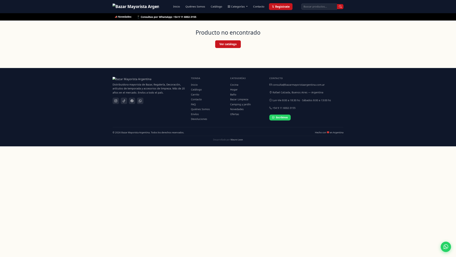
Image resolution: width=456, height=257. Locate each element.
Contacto (258, 6)
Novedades (237, 109)
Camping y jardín (240, 104)
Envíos (195, 114)
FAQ (193, 104)
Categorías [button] (238, 6)
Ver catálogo (228, 44)
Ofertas (234, 114)
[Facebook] (132, 101)
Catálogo (216, 6)
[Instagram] (116, 101)
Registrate (282, 6)
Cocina (234, 84)
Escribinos (282, 117)
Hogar (234, 89)
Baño (233, 94)
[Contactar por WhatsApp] (446, 247)
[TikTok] (124, 101)
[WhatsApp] (140, 101)
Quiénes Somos (195, 6)
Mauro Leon (236, 139)
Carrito (195, 94)
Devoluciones (199, 119)
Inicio (176, 6)
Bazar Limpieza (239, 99)
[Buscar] (340, 6)
